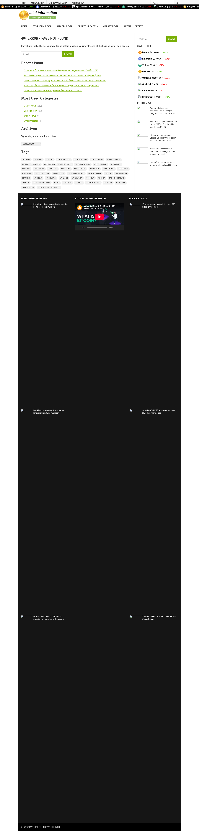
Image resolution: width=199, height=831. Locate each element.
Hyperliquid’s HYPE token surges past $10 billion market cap (158, 411)
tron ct (101, 178)
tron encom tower (116, 178)
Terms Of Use (78, 3)
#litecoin (26, 160)
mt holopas (51, 178)
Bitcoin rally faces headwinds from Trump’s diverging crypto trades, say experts (61, 85)
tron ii (56, 183)
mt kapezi (64, 178)
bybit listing (39, 169)
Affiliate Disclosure (58, 3)
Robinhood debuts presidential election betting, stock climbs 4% (50, 205)
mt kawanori (77, 178)
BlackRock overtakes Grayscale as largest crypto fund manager (48, 411)
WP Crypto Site (32, 827)
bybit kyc (26, 169)
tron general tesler (41, 183)
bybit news (65, 169)
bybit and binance (83, 164)
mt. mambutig (121, 173)
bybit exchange (100, 164)
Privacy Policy (37, 3)
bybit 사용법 (26, 173)
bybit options (80, 169)
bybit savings (108, 169)
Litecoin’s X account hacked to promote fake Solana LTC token (53, 90)
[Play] (78, 227)
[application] (99, 216)
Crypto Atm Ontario (76, 173)
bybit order (94, 169)
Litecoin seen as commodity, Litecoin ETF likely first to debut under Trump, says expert (65, 80)
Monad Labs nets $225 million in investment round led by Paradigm (48, 617)
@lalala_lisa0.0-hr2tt (31, 164)
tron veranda (28, 187)
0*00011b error (97, 160)
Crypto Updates (87, 26)
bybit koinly (115, 164)
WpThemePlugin (53, 827)
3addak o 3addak (113, 160)
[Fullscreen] (120, 227)
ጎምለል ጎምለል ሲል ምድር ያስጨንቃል (49, 187)
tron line (108, 183)
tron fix (25, 183)
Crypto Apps (58, 173)
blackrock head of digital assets (57, 164)
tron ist (79, 183)
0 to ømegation (80, 160)
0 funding (38, 160)
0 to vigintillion (63, 160)
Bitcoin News (64, 26)
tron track (120, 183)
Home (23, 3)
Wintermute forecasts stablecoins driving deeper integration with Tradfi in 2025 (61, 70)
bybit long (52, 169)
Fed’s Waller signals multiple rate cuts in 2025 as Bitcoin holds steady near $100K (62, 75)
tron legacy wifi (93, 183)
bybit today (123, 169)
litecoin (108, 173)
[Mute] (116, 227)
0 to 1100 (49, 160)
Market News (110, 26)
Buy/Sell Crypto (133, 26)
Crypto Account (42, 173)
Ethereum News (42, 26)
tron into (67, 183)
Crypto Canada (94, 173)
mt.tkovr (26, 178)
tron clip (90, 178)
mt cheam (38, 178)
